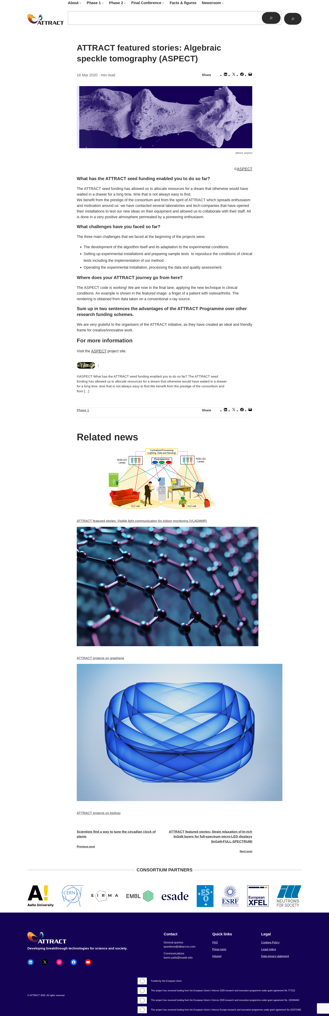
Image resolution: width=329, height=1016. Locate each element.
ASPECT (244, 169)
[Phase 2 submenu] (125, 3)
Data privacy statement (275, 956)
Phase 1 (83, 410)
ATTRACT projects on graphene (100, 658)
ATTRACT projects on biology (99, 813)
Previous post (86, 846)
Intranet (216, 956)
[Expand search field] (293, 19)
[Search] (271, 18)
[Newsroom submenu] (223, 3)
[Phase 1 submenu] (102, 3)
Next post (246, 851)
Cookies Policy (270, 942)
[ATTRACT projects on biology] (164, 733)
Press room (219, 949)
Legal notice (268, 949)
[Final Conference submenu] (163, 3)
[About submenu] (80, 3)
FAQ (215, 942)
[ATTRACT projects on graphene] (164, 587)
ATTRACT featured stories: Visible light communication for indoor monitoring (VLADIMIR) (142, 521)
